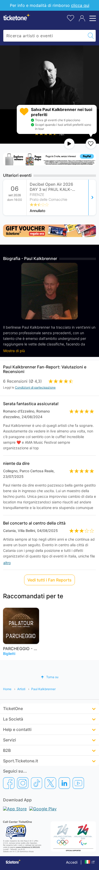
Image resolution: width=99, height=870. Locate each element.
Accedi (71, 862)
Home (7, 689)
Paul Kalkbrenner (43, 689)
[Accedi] (82, 18)
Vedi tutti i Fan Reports (49, 579)
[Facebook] (8, 783)
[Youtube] (78, 783)
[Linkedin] (64, 783)
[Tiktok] (36, 783)
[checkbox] (91, 144)
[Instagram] (22, 783)
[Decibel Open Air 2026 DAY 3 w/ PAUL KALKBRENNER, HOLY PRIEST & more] (92, 197)
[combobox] (44, 36)
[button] (49, 677)
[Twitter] (50, 783)
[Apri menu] (92, 18)
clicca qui (80, 5)
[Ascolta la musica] (69, 144)
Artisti (21, 689)
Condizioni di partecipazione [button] (35, 387)
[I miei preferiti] (70, 17)
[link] (61, 197)
